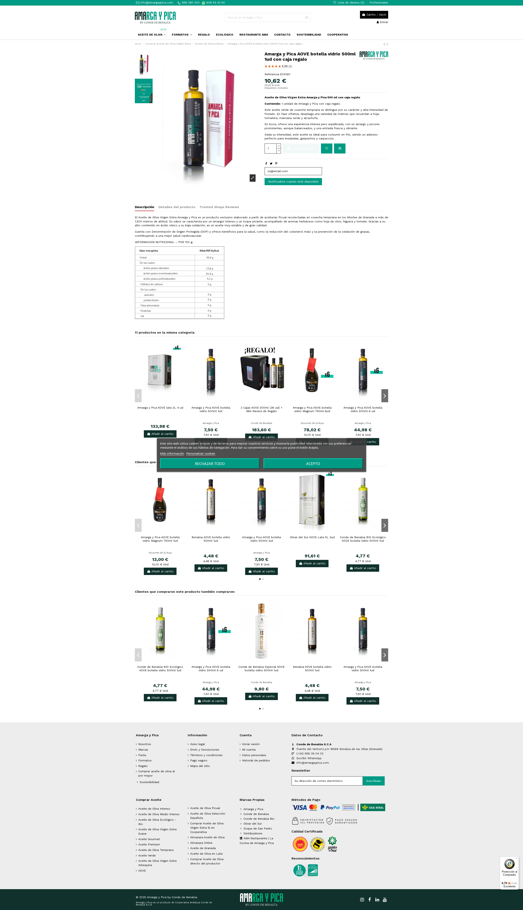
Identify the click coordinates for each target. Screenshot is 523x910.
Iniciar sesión (251, 744)
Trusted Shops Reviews (219, 207)
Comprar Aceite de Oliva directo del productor (207, 861)
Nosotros (144, 744)
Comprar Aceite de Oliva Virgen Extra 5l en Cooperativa (207, 828)
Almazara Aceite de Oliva (207, 837)
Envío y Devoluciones (204, 749)
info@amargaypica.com (156, 2)
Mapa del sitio (200, 766)
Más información (172, 453)
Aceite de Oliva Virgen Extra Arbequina (157, 863)
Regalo (143, 766)
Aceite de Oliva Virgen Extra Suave (157, 831)
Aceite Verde (147, 855)
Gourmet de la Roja (312, 423)
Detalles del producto (177, 207)
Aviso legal (197, 744)
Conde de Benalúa (261, 423)
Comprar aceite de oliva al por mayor (156, 773)
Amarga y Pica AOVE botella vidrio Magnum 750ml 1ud (160, 539)
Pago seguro (198, 760)
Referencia (272, 74)
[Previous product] (385, 44)
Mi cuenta (249, 749)
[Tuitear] (271, 163)
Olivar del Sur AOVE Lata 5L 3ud (312, 537)
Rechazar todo (210, 463)
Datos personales (254, 755)
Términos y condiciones (206, 755)
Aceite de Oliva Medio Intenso (159, 814)
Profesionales (379, 2)
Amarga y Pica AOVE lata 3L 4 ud (160, 407)
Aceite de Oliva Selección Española (207, 815)
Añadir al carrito (304, 148)
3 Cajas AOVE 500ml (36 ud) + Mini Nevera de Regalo (262, 409)
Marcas (143, 749)
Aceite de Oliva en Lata (206, 853)
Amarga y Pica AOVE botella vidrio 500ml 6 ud (362, 409)
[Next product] (387, 44)
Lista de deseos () (350, 2)
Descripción (144, 207)
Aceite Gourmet (149, 839)
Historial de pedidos (256, 760)
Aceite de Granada (203, 848)
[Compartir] (266, 163)
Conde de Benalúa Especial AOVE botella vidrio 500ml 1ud (261, 668)
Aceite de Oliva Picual (205, 808)
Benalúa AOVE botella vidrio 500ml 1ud (211, 539)
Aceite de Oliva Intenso (154, 808)
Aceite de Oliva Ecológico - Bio (157, 822)
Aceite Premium (149, 844)
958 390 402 (191, 2)
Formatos (145, 760)
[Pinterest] (276, 163)
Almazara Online (201, 842)
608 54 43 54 (215, 2)
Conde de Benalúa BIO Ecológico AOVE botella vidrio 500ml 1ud (363, 539)
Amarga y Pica (211, 423)
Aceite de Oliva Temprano (156, 850)
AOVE (142, 870)
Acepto (313, 463)
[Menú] (516, 859)
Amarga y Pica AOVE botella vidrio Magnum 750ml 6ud (312, 409)
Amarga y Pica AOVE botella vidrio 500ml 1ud (210, 409)
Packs (142, 755)
